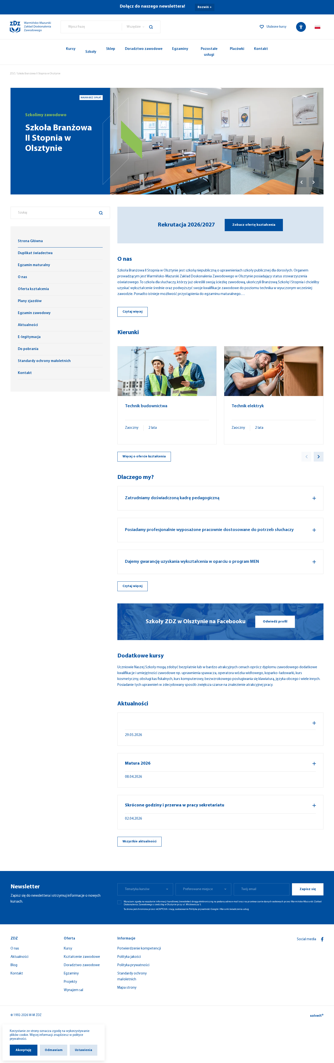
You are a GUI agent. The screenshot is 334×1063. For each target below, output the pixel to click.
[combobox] (91, 27)
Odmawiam (54, 1050)
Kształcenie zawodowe (82, 957)
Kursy (71, 49)
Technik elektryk (248, 406)
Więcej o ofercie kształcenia (144, 456)
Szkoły (90, 52)
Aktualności (19, 957)
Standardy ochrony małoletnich (132, 976)
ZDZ (12, 73)
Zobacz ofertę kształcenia (253, 225)
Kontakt (261, 49)
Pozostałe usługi (209, 52)
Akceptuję (23, 1050)
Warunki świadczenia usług (234, 909)
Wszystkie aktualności (139, 841)
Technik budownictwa (146, 406)
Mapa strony (126, 988)
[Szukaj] (154, 27)
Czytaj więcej (132, 311)
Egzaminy (180, 49)
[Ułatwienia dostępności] (301, 27)
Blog (14, 965)
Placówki (237, 49)
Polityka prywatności (133, 965)
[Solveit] (316, 1015)
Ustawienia (83, 1050)
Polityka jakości (129, 957)
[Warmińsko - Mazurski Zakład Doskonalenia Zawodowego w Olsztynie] (30, 27)
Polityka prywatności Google (203, 909)
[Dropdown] (317, 27)
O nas (15, 948)
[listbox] (141, 27)
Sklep (110, 49)
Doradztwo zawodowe (143, 49)
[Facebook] (322, 939)
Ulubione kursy (276, 26)
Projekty (70, 982)
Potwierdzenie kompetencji (139, 948)
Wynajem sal (73, 990)
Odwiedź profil (275, 621)
